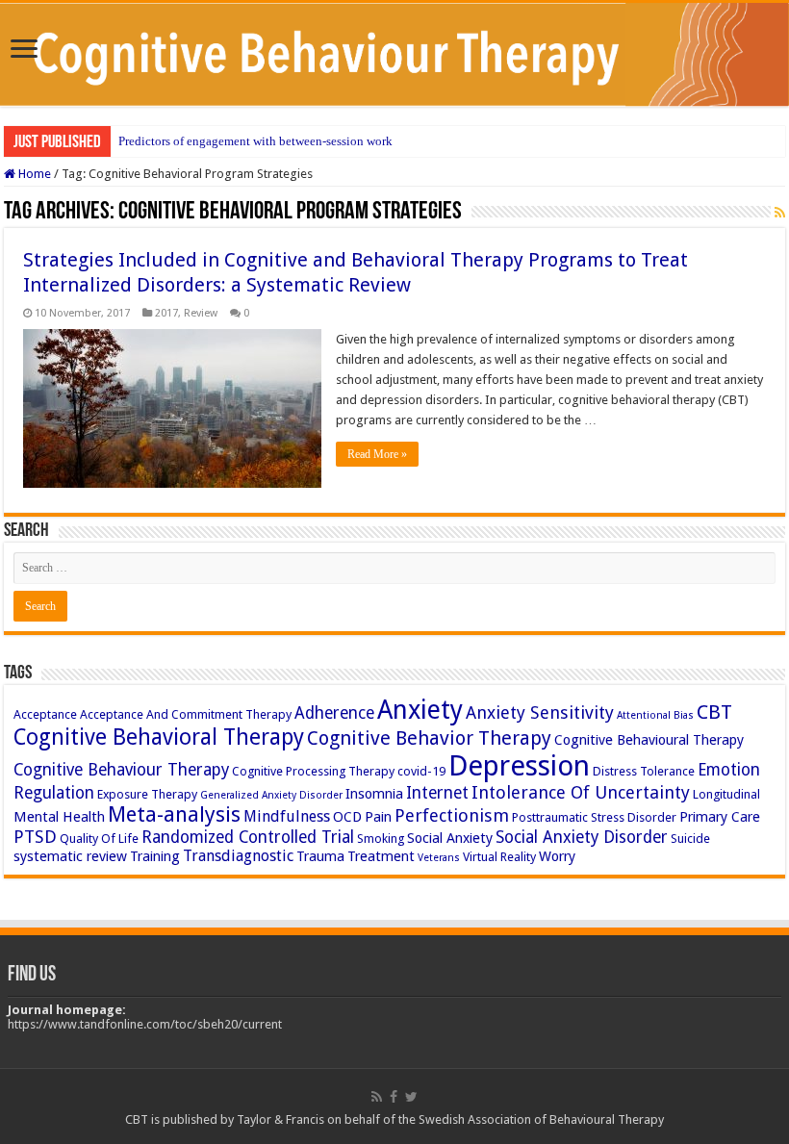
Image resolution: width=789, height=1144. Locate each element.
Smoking (380, 838)
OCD (347, 817)
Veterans (439, 858)
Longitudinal (726, 794)
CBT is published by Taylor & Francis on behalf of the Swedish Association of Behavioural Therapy (394, 1119)
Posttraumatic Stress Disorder (594, 817)
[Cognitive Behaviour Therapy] (394, 55)
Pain (378, 817)
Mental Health (59, 817)
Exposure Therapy (147, 794)
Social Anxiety (450, 838)
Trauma (320, 856)
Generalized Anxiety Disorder (271, 795)
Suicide (690, 838)
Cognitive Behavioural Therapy (649, 740)
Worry (557, 856)
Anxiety (420, 710)
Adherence (334, 713)
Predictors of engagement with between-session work (255, 141)
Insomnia (374, 793)
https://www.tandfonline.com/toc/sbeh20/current (145, 1024)
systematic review (70, 856)
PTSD (35, 836)
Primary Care (719, 817)
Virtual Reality (499, 857)
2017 (166, 313)
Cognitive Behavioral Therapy (158, 737)
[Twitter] (411, 1096)
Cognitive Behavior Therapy (429, 738)
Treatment (381, 856)
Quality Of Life (99, 838)
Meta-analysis (174, 814)
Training (155, 856)
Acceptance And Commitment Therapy (186, 714)
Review (200, 313)
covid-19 (421, 771)
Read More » (377, 454)
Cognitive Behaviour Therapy (121, 769)
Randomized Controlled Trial (247, 837)
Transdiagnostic (238, 856)
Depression (519, 766)
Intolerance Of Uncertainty (580, 792)
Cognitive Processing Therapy (313, 771)
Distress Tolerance (644, 771)
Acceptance (45, 714)
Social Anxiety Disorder (582, 837)
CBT (714, 712)
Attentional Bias (655, 715)
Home (33, 173)
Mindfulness (286, 816)
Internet (437, 792)
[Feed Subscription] (780, 212)
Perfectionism (451, 815)
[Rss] (376, 1096)
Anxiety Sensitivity (540, 712)
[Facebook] (393, 1096)
